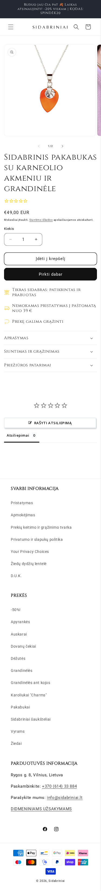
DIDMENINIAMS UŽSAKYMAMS (41, 808)
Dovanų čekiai (23, 646)
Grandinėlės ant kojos (30, 682)
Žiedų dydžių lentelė (29, 564)
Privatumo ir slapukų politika (37, 539)
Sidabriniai (56, 881)
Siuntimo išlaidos (41, 219)
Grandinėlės (22, 670)
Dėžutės (18, 658)
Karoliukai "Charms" (29, 695)
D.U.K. (16, 576)
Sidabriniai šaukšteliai (31, 719)
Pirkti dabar (50, 274)
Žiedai (16, 743)
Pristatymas (22, 503)
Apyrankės (20, 622)
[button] (11, 27)
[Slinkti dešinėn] (62, 146)
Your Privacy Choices (30, 551)
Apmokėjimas (23, 515)
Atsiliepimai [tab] (18, 435)
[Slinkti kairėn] (39, 146)
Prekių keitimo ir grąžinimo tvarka (41, 527)
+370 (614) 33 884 (59, 786)
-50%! (16, 610)
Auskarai (19, 634)
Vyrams (18, 731)
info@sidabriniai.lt (64, 797)
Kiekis (9, 229)
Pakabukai (20, 707)
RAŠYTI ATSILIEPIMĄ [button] (53, 422)
